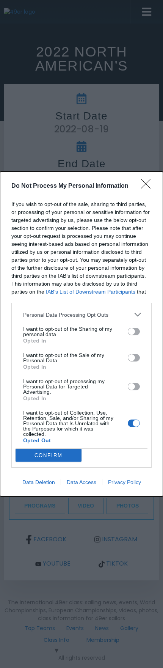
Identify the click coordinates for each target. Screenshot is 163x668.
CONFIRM (48, 455)
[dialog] (81, 334)
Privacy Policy (124, 482)
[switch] (134, 331)
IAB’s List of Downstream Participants (90, 292)
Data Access (81, 482)
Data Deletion (38, 482)
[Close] (148, 186)
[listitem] (81, 315)
